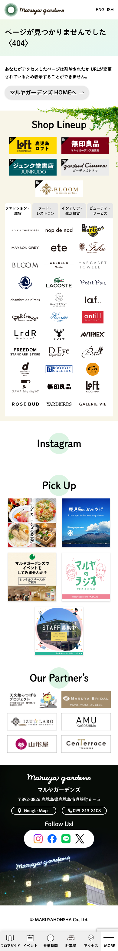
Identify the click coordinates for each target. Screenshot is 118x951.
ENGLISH (105, 10)
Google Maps (37, 811)
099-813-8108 (87, 811)
